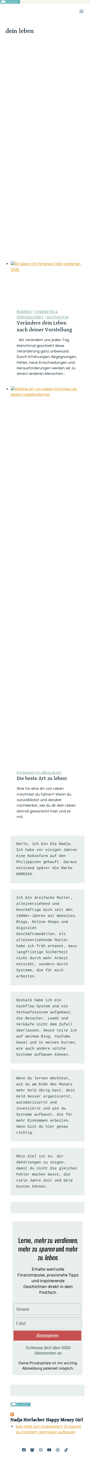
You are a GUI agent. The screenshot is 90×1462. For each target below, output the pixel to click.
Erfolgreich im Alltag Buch (39, 772)
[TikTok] (66, 1450)
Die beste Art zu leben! (42, 778)
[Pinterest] (58, 1450)
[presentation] (47, 282)
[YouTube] (49, 1450)
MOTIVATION (57, 317)
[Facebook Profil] (24, 1450)
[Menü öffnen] (81, 11)
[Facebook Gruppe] (32, 1450)
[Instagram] (41, 1450)
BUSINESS (24, 311)
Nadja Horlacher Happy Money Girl (46, 1420)
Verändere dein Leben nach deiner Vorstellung (44, 326)
